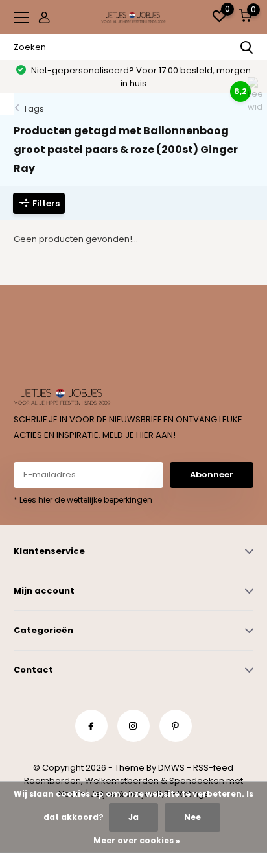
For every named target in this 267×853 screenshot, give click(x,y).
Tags (33, 108)
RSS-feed (213, 768)
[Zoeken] (246, 47)
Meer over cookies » (136, 840)
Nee (192, 817)
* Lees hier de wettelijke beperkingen (83, 499)
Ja (133, 817)
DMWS (171, 768)
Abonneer (211, 474)
